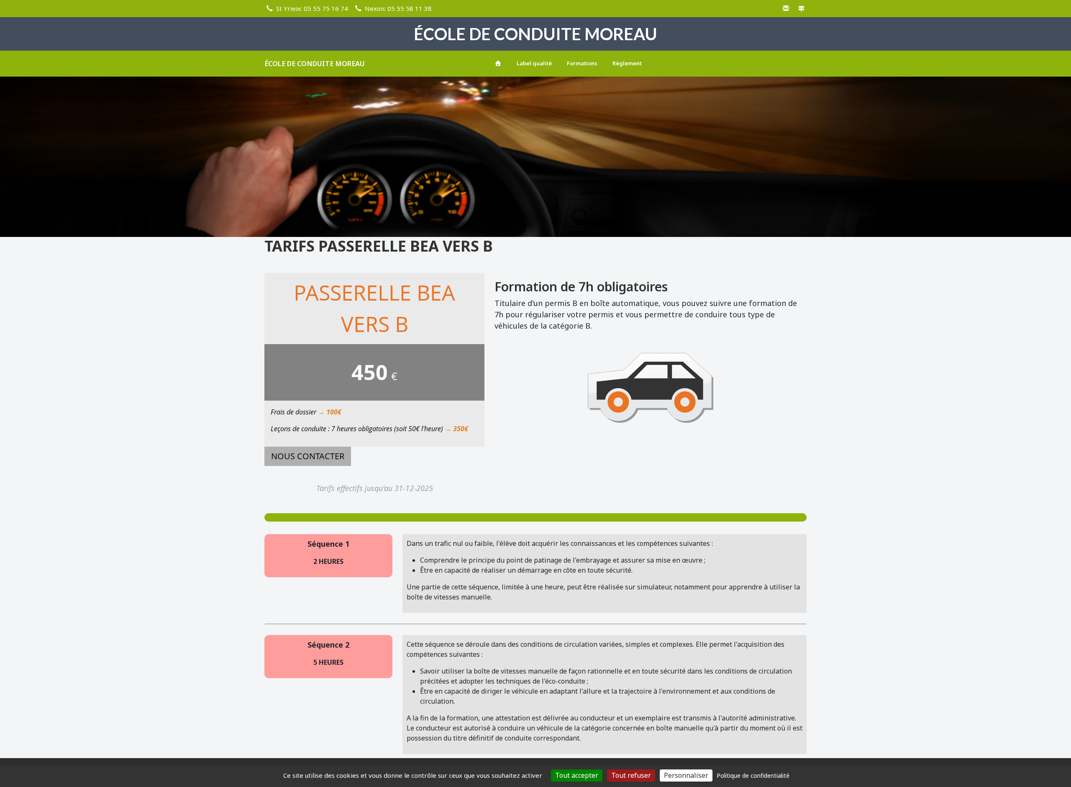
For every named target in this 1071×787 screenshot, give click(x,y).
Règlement (627, 63)
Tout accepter (576, 775)
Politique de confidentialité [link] (753, 775)
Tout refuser (631, 775)
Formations (582, 63)
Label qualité (534, 63)
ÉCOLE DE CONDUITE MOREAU (314, 63)
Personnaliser (686, 775)
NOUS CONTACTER (307, 456)
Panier (793, 62)
